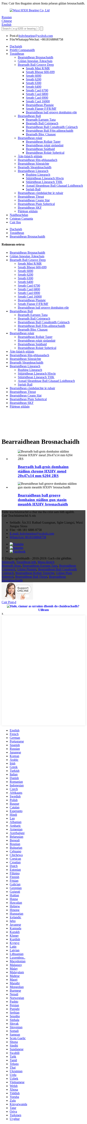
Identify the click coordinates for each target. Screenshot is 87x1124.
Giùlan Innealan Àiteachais (35, 61)
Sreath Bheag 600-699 (40, 72)
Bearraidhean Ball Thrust (31, 576)
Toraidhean (17, 53)
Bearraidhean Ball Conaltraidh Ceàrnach (52, 127)
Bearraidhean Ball (29, 116)
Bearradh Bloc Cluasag (41, 134)
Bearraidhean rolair (30, 138)
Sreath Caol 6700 (37, 90)
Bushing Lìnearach (38, 174)
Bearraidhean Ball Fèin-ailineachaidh (49, 130)
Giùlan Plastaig (26, 569)
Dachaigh (16, 46)
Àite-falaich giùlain (30, 156)
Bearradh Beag (11, 565)
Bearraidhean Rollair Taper (43, 141)
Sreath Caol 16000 (38, 101)
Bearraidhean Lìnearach (33, 171)
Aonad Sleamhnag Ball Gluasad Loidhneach (54, 185)
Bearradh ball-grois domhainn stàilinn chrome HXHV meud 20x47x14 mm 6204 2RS (43, 471)
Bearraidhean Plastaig (40, 105)
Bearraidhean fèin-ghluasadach (37, 160)
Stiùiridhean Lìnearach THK (44, 182)
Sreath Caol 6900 (37, 97)
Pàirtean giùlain (28, 211)
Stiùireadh (8, 562)
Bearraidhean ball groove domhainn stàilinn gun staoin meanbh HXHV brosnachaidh (43, 499)
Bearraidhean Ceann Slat (34, 200)
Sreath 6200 (33, 79)
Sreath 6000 (33, 75)
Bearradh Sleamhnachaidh (34, 167)
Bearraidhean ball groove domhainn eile (51, 112)
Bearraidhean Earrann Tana (39, 565)
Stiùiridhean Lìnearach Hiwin (45, 178)
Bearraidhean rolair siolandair (45, 145)
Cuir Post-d (9, 602)
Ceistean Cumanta (21, 218)
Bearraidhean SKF (30, 207)
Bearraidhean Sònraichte (33, 163)
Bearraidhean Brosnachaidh (35, 57)
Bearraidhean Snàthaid (40, 149)
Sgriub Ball (33, 189)
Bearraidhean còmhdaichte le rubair (40, 193)
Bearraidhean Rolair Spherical (45, 152)
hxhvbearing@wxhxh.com (36, 35)
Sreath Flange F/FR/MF (41, 108)
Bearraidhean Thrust (31, 196)
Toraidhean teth (26, 562)
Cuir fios (15, 222)
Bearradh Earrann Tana (41, 119)
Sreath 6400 (33, 86)
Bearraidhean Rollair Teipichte (34, 573)
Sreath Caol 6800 (37, 94)
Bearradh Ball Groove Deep (36, 64)
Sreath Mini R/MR (38, 68)
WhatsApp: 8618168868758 (28, 537)
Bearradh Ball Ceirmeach (42, 123)
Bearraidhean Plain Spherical (36, 204)
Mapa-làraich (46, 562)
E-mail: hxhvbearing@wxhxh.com (32, 533)
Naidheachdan (19, 215)
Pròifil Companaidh (22, 50)
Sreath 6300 (33, 83)
